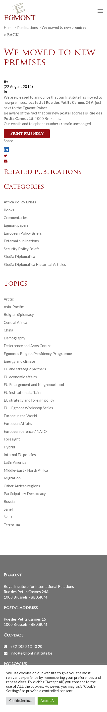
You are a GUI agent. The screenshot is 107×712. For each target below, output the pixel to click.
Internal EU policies (20, 454)
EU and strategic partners (25, 369)
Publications (27, 27)
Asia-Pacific (14, 306)
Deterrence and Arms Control (28, 345)
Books (9, 210)
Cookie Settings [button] (20, 701)
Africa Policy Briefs (20, 202)
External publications (21, 241)
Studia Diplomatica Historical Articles (35, 264)
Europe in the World (20, 415)
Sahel (8, 509)
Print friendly (26, 134)
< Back (11, 35)
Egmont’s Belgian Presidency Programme (38, 353)
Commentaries (16, 217)
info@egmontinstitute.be (31, 653)
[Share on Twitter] (5, 155)
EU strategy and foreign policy (29, 400)
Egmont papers (16, 225)
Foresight (12, 439)
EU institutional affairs (23, 392)
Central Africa (15, 322)
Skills (8, 517)
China (8, 330)
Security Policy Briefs (22, 248)
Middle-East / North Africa (26, 470)
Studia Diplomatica (19, 256)
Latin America (15, 462)
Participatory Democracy (25, 493)
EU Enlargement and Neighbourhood (34, 384)
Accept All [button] (48, 701)
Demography (14, 338)
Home (8, 27)
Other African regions (22, 486)
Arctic (9, 299)
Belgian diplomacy (19, 314)
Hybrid (9, 447)
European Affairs (18, 423)
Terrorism (12, 524)
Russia (9, 501)
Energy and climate (19, 361)
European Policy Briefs (23, 233)
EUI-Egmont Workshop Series (28, 408)
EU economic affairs (20, 377)
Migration (12, 478)
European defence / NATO (25, 431)
